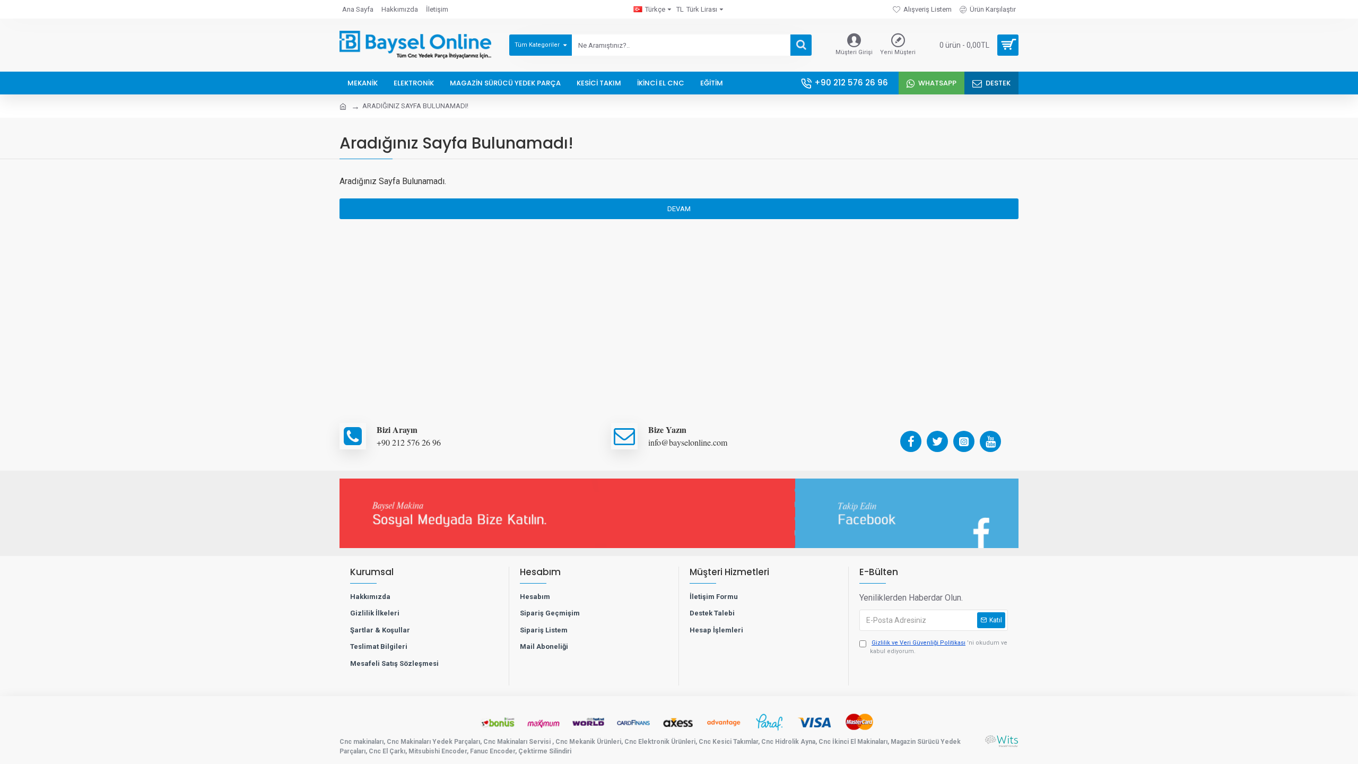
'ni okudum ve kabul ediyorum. (938, 647)
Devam (679, 209)
